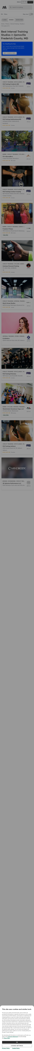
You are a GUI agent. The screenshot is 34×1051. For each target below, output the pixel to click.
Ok (17, 1042)
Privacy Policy (7, 1038)
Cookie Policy (16, 1048)
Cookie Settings (17, 1045)
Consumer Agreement (13, 1036)
